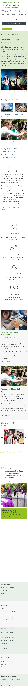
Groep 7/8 (5, 658)
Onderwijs (5, 605)
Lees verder (6, 517)
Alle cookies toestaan (14, 24)
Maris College (15, 34)
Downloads (4, 648)
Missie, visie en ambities (7, 588)
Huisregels (4, 643)
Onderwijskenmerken (6, 614)
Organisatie (5, 361)
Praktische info (7, 629)
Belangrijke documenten (9, 149)
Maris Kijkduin (7, 34)
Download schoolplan (8, 146)
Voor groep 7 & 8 (7, 154)
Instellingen (14, 19)
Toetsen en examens (6, 635)
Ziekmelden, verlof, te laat (8, 640)
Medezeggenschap (7, 151)
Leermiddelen (4, 646)
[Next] (26, 437)
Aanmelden (4, 667)
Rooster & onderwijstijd (7, 638)
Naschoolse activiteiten (7, 619)
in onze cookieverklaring (20, 13)
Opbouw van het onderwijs (8, 611)
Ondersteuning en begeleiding (9, 617)
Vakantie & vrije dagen (7, 632)
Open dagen (4, 664)
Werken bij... (4, 593)
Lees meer (4, 416)
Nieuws (3, 596)
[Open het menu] (26, 29)
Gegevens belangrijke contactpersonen (11, 679)
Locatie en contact (8, 676)
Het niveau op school (8, 157)
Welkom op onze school (7, 661)
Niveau (3, 608)
